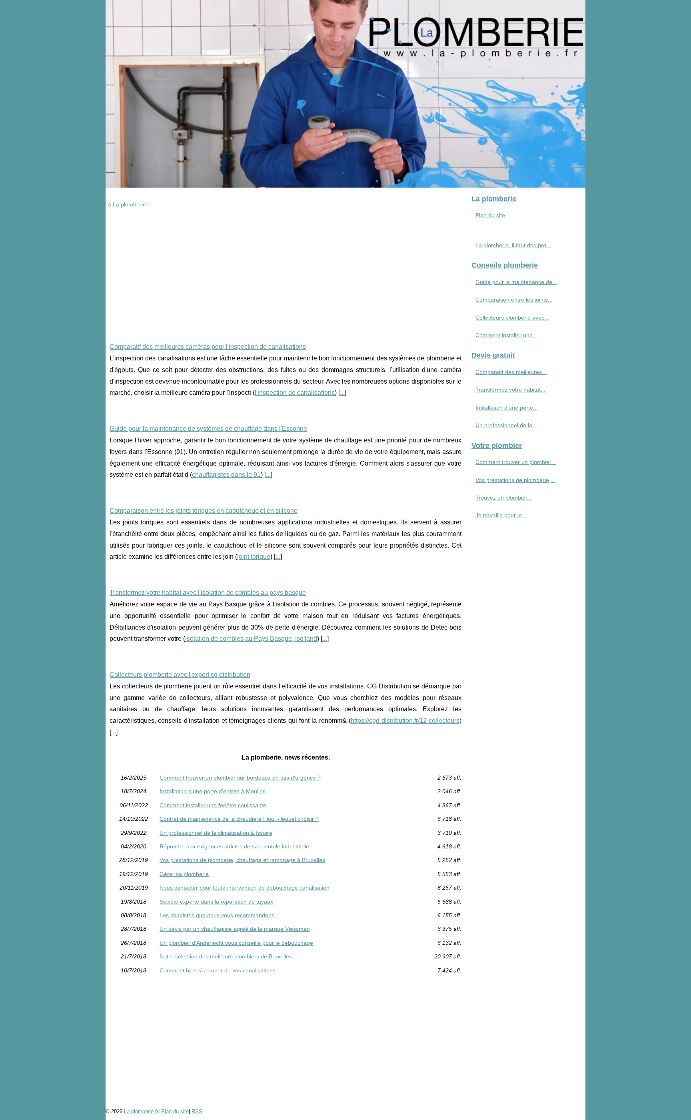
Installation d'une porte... (506, 407)
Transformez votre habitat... (510, 389)
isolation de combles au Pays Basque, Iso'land (251, 638)
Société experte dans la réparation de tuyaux (216, 901)
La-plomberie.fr (141, 1111)
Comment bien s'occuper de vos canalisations (218, 970)
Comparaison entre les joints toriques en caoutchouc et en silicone (204, 510)
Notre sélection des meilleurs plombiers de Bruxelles (226, 956)
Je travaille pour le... (501, 515)
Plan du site (490, 215)
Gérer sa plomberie (184, 874)
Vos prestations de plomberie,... (515, 480)
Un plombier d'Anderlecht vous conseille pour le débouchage (236, 943)
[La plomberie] (345, 94)
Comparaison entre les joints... (514, 299)
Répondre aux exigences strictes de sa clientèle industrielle (234, 846)
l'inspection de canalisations (295, 392)
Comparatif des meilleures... (511, 372)
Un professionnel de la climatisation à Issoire (216, 833)
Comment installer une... (506, 335)
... (342, 392)
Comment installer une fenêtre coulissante (213, 805)
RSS (197, 1111)
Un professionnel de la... (506, 425)
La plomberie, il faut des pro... (513, 245)
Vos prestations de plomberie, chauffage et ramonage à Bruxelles (242, 860)
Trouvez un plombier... (503, 497)
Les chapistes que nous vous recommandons (217, 915)
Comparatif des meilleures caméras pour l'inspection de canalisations (208, 346)
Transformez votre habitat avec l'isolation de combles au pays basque (208, 592)
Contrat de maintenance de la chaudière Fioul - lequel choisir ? (239, 819)
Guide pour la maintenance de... (516, 282)
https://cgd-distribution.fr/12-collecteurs (405, 720)
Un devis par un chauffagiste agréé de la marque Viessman (235, 929)
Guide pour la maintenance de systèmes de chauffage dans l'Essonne (208, 428)
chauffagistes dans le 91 (226, 474)
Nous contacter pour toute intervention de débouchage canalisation (245, 887)
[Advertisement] (285, 269)
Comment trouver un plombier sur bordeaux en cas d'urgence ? (240, 777)
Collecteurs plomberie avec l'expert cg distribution (180, 674)
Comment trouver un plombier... (515, 462)
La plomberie (129, 204)
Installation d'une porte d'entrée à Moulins (213, 791)
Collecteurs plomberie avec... (512, 317)
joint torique (253, 556)
